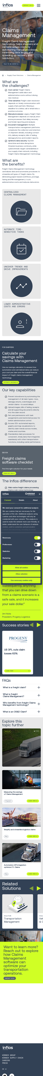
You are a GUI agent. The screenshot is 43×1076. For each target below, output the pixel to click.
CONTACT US (9, 978)
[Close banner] (39, 494)
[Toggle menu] (38, 5)
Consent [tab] (7, 500)
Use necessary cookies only (21, 580)
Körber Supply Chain (12, 1058)
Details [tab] (21, 500)
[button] (31, 625)
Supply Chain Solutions (15, 75)
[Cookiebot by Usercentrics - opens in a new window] (26, 494)
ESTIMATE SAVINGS (10, 382)
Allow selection (21, 574)
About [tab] (35, 500)
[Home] (3, 75)
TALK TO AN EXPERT (10, 64)
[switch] (37, 545)
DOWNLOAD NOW (8, 473)
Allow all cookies (21, 568)
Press (5, 1063)
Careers (6, 1060)
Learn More (9, 671)
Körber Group (8, 1055)
